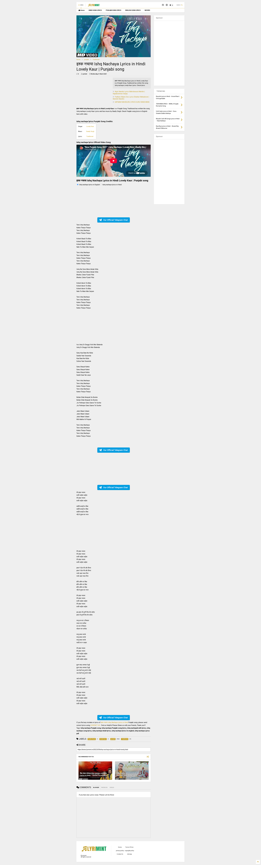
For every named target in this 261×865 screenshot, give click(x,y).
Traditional (96, 59)
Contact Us (120, 854)
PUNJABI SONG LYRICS (113, 10)
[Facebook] (163, 5)
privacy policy (120, 850)
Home (82, 10)
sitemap (129, 854)
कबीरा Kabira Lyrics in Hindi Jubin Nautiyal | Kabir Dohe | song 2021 (129, 774)
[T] (167, 5)
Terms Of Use (129, 847)
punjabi (86, 59)
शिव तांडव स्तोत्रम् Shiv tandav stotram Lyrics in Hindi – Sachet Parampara (93, 774)
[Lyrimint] (94, 5)
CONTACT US (95, 725)
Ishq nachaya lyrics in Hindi (112, 185)
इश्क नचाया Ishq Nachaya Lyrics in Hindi (114, 722)
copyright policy (129, 850)
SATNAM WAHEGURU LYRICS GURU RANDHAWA (132, 102)
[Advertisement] (93, 92)
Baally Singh (90, 131)
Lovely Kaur (90, 126)
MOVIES (147, 10)
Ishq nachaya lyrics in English (89, 185)
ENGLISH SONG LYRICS (133, 10)
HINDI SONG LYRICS (95, 10)
